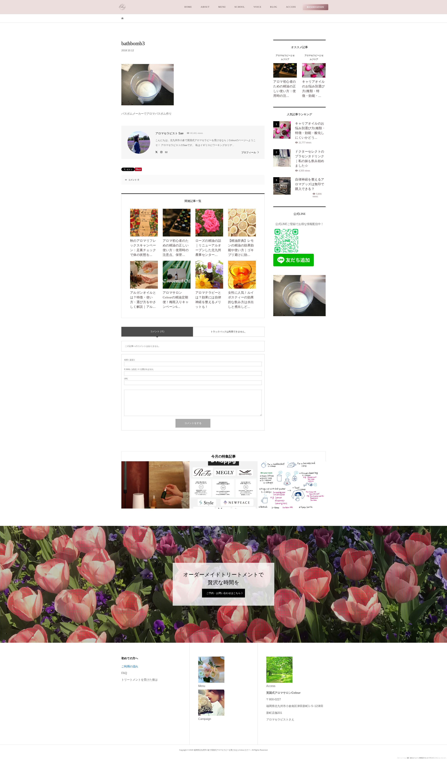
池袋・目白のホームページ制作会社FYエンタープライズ (420, 757)
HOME (188, 7)
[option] (155, 485)
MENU (222, 7)
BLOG (273, 7)
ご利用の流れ (129, 666)
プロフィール (248, 152)
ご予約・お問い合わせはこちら (223, 593)
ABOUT (205, 7)
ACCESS (291, 7)
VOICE (258, 7)
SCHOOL (240, 7)
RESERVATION (315, 7)
